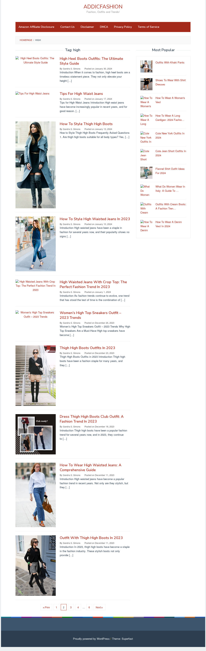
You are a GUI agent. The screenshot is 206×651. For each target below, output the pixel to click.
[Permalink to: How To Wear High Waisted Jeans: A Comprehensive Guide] (35, 495)
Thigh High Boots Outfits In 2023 (87, 347)
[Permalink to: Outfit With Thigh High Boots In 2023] (35, 565)
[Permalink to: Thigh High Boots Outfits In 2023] (35, 375)
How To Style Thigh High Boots (86, 123)
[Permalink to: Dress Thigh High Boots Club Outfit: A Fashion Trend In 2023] (35, 434)
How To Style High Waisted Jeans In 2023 (95, 219)
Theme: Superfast (122, 639)
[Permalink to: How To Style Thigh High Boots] (35, 164)
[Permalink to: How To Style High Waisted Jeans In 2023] (35, 243)
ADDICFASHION (103, 6)
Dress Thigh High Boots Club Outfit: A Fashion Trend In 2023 (92, 419)
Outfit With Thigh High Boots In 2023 (91, 537)
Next (98, 607)
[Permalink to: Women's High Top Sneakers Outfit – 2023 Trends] (35, 314)
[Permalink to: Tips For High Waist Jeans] (32, 93)
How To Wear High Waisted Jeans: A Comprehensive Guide (90, 467)
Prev (47, 607)
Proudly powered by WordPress (91, 639)
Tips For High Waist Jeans (81, 93)
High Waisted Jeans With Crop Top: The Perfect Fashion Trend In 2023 (93, 284)
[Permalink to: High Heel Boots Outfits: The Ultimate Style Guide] (35, 60)
